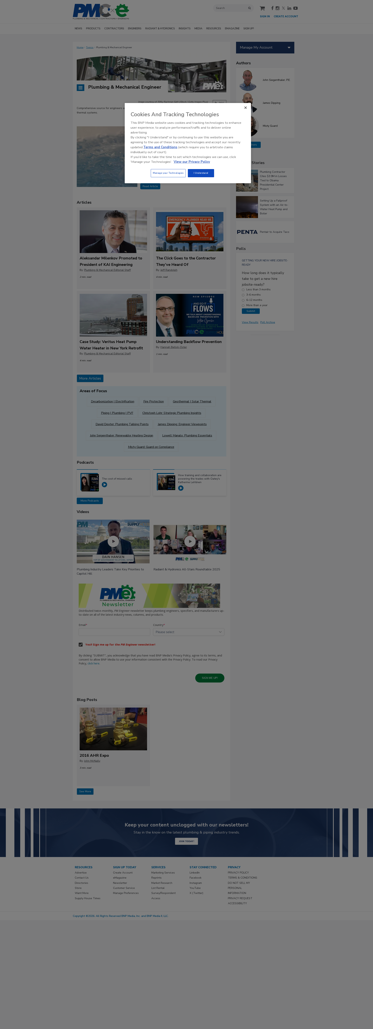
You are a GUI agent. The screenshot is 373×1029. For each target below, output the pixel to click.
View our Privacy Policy (192, 162)
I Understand (201, 173)
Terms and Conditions (160, 147)
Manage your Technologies (168, 173)
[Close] (245, 107)
